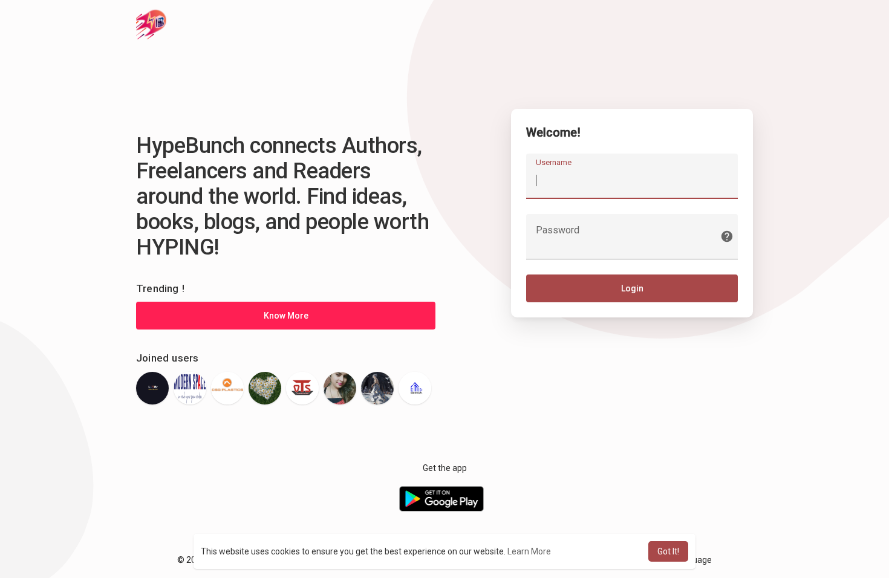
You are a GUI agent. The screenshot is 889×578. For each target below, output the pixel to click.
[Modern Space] (190, 388)
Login (632, 288)
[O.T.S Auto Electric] (302, 388)
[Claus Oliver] (377, 388)
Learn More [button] (529, 551)
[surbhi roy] (340, 388)
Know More (286, 315)
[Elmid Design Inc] (415, 388)
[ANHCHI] (265, 388)
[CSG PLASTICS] (227, 388)
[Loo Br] (152, 388)
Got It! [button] (668, 551)
